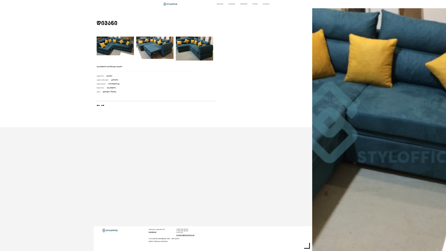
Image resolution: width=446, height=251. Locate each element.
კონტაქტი (243, 4)
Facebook (152, 232)
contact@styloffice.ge (185, 235)
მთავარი (220, 4)
